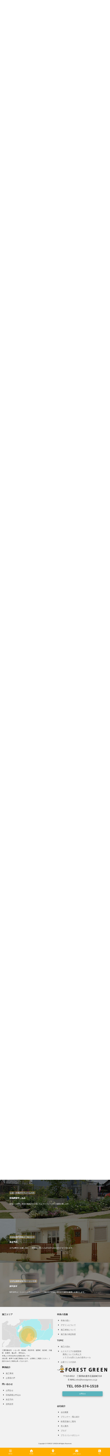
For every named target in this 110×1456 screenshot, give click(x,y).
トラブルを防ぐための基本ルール (77, 1357)
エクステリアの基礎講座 (71, 1351)
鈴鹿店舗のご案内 (68, 1421)
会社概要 (64, 1412)
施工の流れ (65, 1347)
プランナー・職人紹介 (70, 1417)
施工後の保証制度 (68, 1334)
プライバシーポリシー (70, 1435)
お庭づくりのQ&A (68, 1362)
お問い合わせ (77, 1454)
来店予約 (9, 1400)
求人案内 (64, 1426)
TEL (99, 1454)
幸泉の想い (65, 1320)
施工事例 (9, 1373)
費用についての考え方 (72, 1354)
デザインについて (68, 1325)
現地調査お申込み (13, 1395)
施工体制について (68, 1330)
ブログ (63, 1431)
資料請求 (9, 1404)
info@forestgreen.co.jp (86, 1380)
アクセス (53, 1454)
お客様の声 (10, 1378)
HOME (31, 1454)
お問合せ (9, 1390)
